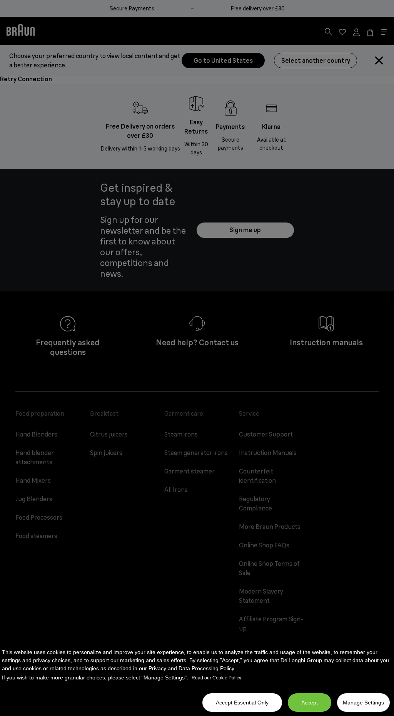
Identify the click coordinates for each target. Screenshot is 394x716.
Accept (309, 702)
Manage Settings (363, 702)
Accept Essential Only (242, 702)
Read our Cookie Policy (216, 678)
